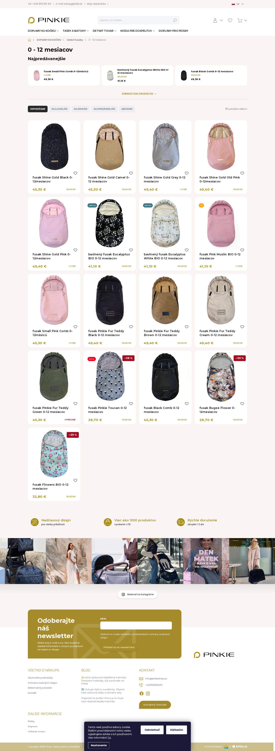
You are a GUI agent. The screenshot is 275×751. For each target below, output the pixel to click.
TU (109, 738)
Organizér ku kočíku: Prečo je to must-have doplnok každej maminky (102, 700)
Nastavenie (99, 745)
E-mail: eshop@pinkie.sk (69, 3)
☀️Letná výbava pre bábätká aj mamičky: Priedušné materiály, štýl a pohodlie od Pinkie (104, 680)
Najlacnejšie (59, 109)
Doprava (32, 726)
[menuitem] (44, 31)
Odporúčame (37, 109)
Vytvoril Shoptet (213, 746)
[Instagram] (147, 693)
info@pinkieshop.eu (156, 678)
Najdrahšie (80, 109)
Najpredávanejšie (104, 109)
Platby (31, 721)
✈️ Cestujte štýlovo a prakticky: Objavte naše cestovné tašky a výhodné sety (103, 691)
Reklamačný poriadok (40, 687)
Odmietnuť (152, 730)
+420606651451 (153, 685)
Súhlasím (176, 730)
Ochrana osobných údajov (42, 682)
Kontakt (32, 693)
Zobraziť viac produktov (137, 93)
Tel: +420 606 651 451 (39, 3)
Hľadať (175, 20)
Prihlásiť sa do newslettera (119, 647)
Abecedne (127, 109)
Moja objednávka (96, 3)
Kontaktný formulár (155, 704)
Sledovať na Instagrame (140, 594)
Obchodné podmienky (40, 677)
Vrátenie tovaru (36, 731)
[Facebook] (141, 693)
